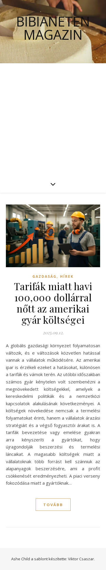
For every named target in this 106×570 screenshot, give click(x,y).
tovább (53, 504)
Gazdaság (44, 276)
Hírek (67, 276)
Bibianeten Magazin (53, 28)
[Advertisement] (53, 119)
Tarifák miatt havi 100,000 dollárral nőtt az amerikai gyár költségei (53, 303)
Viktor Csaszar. (81, 558)
